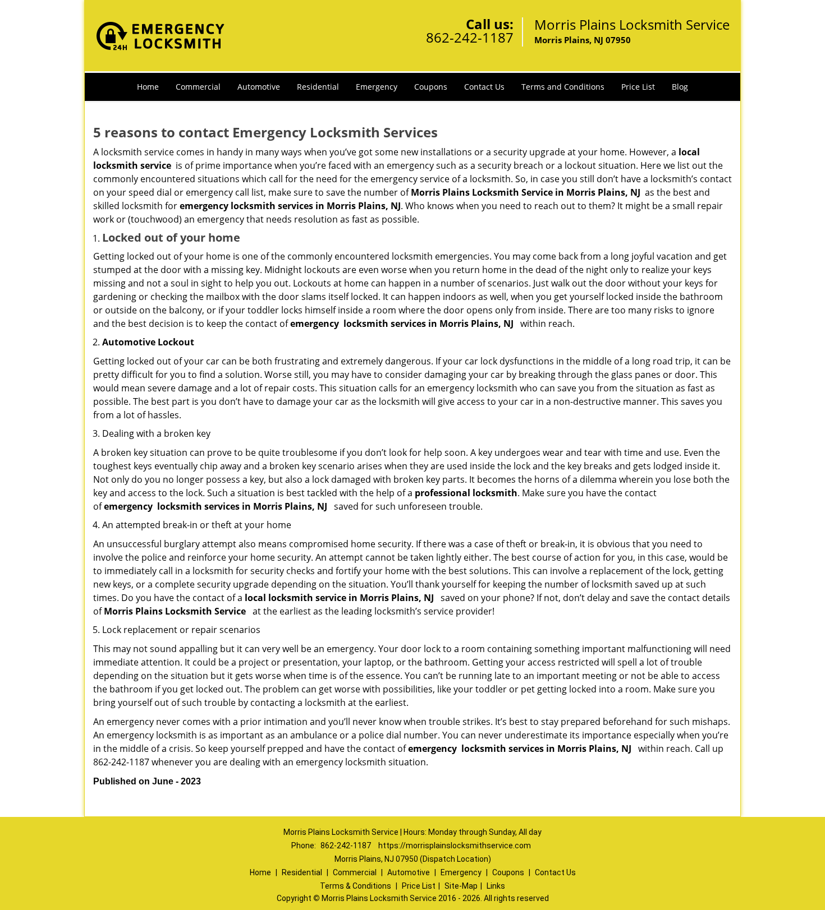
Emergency (376, 86)
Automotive (258, 86)
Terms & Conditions (355, 885)
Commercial (198, 86)
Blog (680, 86)
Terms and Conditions (562, 86)
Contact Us (484, 86)
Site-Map (461, 885)
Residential (318, 86)
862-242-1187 (470, 37)
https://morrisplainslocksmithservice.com (454, 845)
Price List (638, 86)
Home (148, 86)
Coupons (430, 86)
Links (496, 885)
